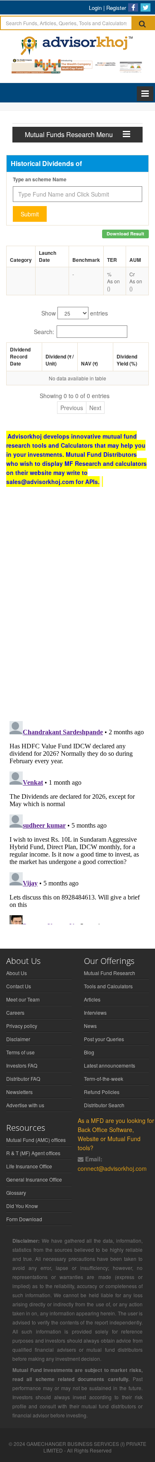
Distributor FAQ (23, 1078)
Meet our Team (23, 999)
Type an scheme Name (40, 179)
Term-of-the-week (103, 1078)
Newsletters (19, 1091)
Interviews (95, 1012)
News (90, 1025)
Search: (44, 332)
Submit (30, 214)
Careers (15, 1012)
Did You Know (22, 1205)
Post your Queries (104, 1038)
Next (95, 407)
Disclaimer (18, 1038)
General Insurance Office (34, 1179)
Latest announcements (109, 1065)
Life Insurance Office (29, 1166)
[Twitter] (145, 7)
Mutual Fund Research (109, 972)
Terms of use (20, 1052)
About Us (16, 972)
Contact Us (18, 986)
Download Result (125, 233)
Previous (71, 407)
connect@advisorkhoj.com (112, 1168)
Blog (89, 1052)
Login (95, 8)
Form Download (24, 1218)
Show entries (74, 313)
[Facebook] (133, 7)
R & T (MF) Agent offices (33, 1152)
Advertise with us (25, 1104)
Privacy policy (21, 1025)
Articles (92, 999)
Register (116, 8)
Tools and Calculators (108, 986)
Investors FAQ (21, 1065)
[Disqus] (77, 607)
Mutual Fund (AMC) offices (36, 1139)
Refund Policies (101, 1091)
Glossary (16, 1192)
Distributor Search (104, 1104)
